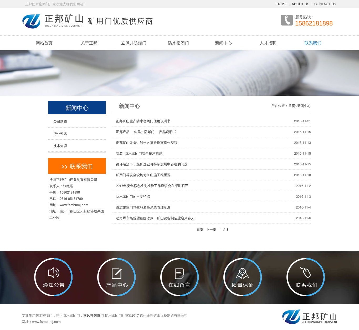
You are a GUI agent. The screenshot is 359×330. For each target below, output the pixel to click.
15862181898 (314, 23)
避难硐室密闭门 (178, 83)
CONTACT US (325, 3)
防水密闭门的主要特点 (133, 196)
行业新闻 (223, 64)
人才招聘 (81, 64)
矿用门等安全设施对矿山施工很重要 (143, 174)
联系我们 (313, 43)
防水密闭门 (178, 43)
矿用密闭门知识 (223, 73)
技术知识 (60, 145)
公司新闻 (223, 54)
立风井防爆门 (133, 43)
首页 (291, 105)
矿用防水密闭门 (178, 64)
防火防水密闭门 (178, 73)
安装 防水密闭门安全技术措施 (139, 153)
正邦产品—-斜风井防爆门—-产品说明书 (146, 131)
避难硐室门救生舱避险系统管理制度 (143, 207)
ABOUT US (300, 3)
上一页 (211, 229)
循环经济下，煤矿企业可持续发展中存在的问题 (152, 163)
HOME (281, 3)
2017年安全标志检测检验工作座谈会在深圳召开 (152, 185)
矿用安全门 (178, 92)
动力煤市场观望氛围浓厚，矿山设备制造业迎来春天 (155, 217)
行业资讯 (60, 133)
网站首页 (44, 43)
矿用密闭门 (178, 54)
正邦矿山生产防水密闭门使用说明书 (143, 120)
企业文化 (81, 54)
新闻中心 (223, 43)
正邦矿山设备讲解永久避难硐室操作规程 (146, 142)
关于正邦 (89, 43)
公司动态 (60, 121)
